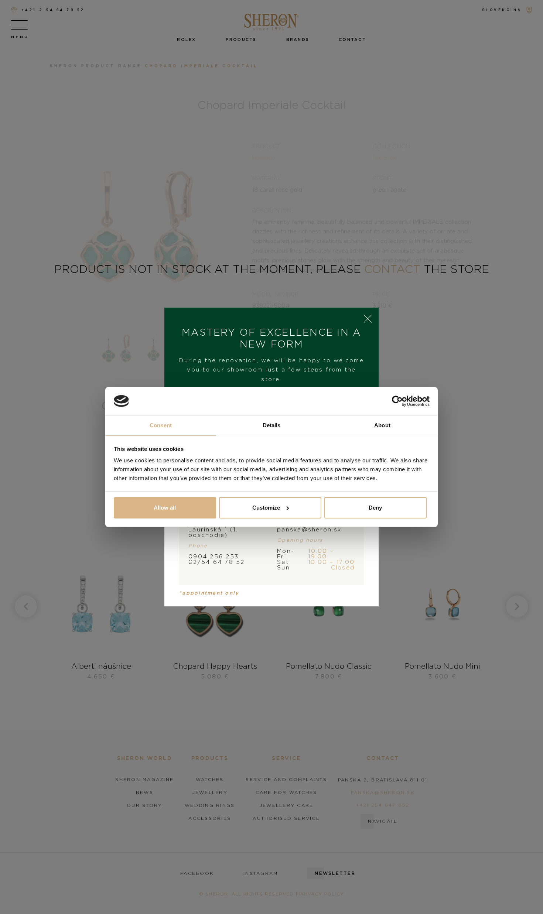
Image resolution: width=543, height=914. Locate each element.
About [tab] (382, 425)
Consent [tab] (161, 425)
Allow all (165, 507)
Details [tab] (272, 425)
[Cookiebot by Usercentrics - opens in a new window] (397, 401)
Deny (375, 507)
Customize (266, 507)
